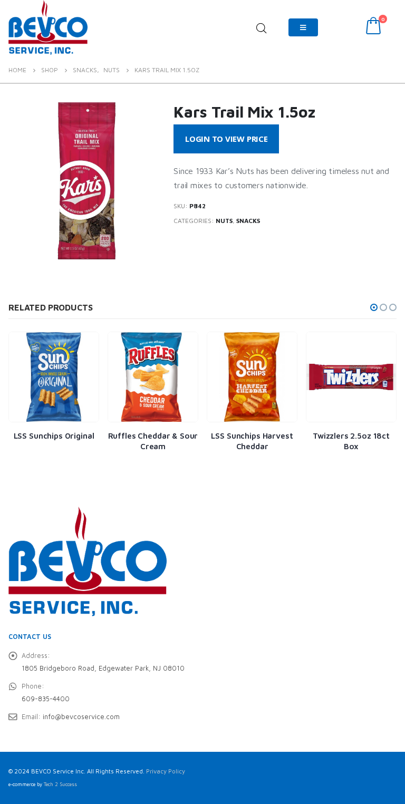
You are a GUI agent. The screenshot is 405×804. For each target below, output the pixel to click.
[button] (374, 307)
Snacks (248, 221)
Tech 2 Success (60, 784)
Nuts (224, 221)
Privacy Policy (165, 771)
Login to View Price (226, 138)
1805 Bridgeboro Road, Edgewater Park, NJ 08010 (103, 668)
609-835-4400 (46, 699)
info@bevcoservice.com (81, 717)
